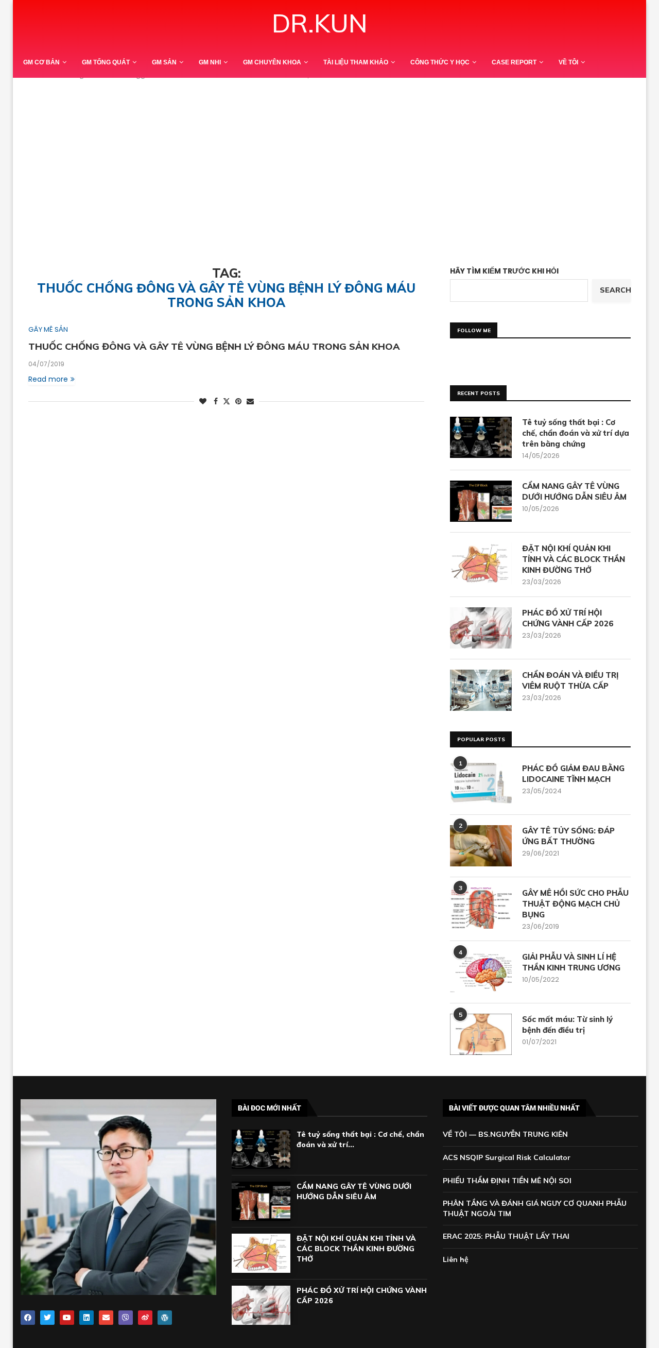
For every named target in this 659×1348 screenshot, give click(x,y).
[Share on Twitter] (226, 401)
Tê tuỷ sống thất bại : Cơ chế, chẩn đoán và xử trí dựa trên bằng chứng (575, 433)
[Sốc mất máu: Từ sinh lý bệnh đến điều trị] (481, 1034)
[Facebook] (28, 1317)
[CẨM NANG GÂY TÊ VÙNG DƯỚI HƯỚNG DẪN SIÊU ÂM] (481, 501)
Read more (48, 379)
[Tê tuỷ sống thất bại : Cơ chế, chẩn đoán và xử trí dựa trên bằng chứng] (481, 437)
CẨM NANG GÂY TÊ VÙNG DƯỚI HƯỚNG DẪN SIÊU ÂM (574, 491)
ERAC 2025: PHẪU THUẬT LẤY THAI (506, 1236)
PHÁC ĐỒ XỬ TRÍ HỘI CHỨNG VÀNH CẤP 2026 (568, 618)
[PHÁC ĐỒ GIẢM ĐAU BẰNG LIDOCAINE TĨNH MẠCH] (481, 783)
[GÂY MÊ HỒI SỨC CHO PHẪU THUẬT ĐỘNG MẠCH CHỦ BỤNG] (481, 908)
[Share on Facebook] (216, 401)
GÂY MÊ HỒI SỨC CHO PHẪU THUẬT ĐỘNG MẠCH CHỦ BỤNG (575, 903)
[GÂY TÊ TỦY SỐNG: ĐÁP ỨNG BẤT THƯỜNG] (481, 845)
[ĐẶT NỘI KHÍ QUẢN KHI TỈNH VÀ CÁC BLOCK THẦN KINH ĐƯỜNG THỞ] (481, 563)
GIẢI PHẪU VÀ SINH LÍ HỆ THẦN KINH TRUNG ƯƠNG (571, 962)
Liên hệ (456, 1259)
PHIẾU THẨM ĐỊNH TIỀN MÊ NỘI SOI (507, 1180)
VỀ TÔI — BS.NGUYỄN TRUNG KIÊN (505, 1134)
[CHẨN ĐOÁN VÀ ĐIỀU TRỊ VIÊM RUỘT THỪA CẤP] (481, 690)
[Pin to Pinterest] (238, 401)
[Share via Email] (250, 401)
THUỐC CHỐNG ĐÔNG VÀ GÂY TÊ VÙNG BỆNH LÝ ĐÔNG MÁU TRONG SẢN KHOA (214, 346)
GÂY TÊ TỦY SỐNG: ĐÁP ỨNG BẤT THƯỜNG (568, 836)
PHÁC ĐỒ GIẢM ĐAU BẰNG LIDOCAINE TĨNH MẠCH (573, 773)
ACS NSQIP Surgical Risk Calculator (506, 1157)
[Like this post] (202, 401)
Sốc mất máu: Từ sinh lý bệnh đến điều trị (567, 1024)
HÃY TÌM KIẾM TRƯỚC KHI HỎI (504, 271)
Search (615, 290)
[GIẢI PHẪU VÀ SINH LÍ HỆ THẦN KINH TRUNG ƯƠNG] (481, 972)
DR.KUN (320, 23)
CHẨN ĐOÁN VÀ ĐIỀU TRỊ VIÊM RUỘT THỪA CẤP (570, 680)
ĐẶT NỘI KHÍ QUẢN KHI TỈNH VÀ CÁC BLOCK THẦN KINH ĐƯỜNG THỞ (573, 559)
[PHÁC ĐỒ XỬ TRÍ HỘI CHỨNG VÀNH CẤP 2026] (481, 628)
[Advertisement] (329, 163)
